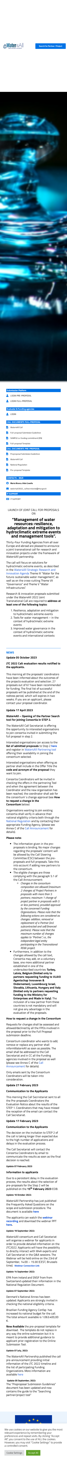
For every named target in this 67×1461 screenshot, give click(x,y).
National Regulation (18, 821)
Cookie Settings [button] (14, 1453)
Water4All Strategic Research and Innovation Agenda (30, 571)
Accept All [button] (33, 1453)
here (54, 746)
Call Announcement (37, 828)
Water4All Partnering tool (40, 749)
